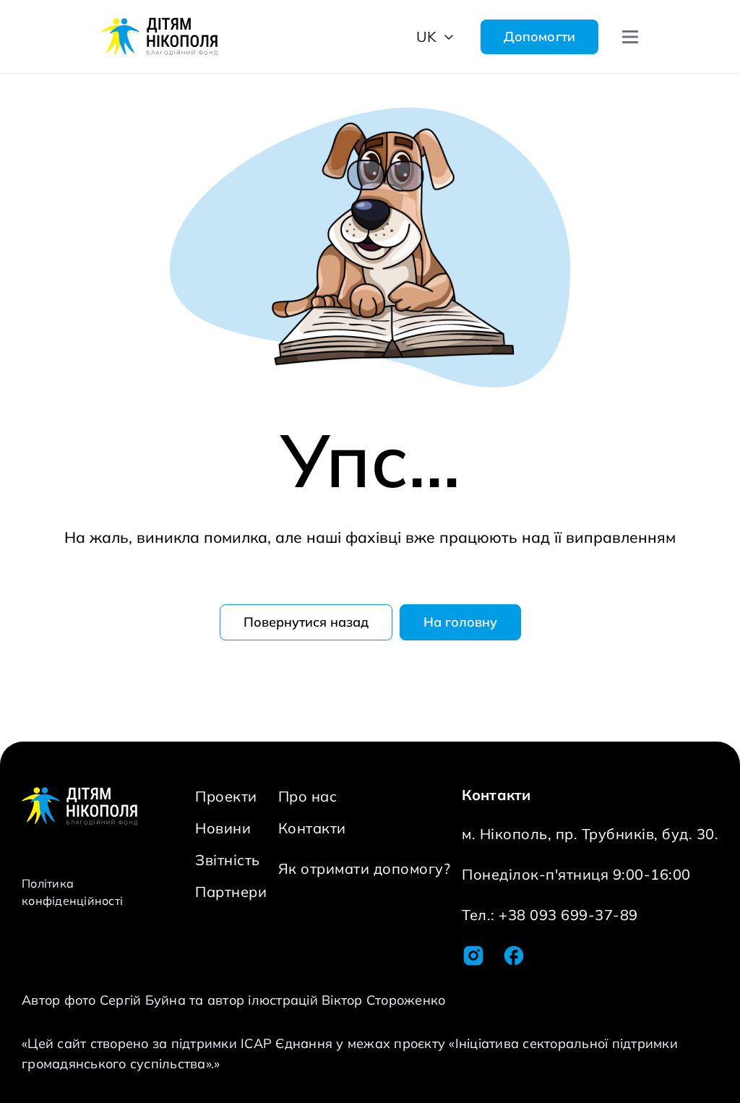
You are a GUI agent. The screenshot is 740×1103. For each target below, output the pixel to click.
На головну (460, 622)
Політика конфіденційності (72, 892)
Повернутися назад (306, 622)
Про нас (307, 796)
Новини (223, 828)
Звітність (227, 860)
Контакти (312, 828)
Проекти (226, 796)
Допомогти (539, 36)
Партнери (231, 892)
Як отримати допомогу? (364, 868)
